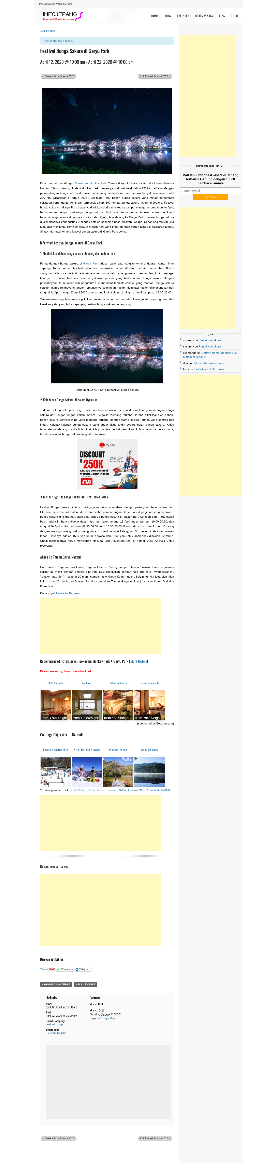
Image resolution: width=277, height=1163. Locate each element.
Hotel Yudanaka (55, 683)
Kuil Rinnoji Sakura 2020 (155, 76)
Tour (234, 16)
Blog (167, 16)
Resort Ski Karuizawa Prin (55, 749)
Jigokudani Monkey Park (90, 183)
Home (154, 16)
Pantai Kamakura (210, 340)
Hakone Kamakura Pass (208, 363)
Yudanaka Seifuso (118, 683)
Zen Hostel (87, 683)
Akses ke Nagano (68, 593)
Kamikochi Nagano (118, 749)
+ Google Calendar (56, 984)
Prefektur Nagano (56, 1032)
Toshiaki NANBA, (116, 790)
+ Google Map (106, 1018)
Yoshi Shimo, (78, 790)
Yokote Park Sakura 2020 (58, 76)
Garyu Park (90, 263)
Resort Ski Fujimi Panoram (87, 749)
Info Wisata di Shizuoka (209, 369)
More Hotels (138, 661)
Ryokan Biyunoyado (149, 683)
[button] (107, 131)
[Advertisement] (100, 626)
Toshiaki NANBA (160, 790)
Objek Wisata (204, 16)
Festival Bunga (54, 1024)
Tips (222, 16)
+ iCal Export (86, 984)
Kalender (183, 16)
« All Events (47, 30)
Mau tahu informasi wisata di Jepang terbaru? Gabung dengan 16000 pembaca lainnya (210, 179)
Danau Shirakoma (149, 749)
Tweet (44, 969)
